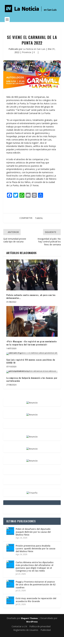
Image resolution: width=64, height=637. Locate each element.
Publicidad (46, 629)
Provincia (26, 52)
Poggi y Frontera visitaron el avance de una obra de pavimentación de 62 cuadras (35, 584)
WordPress (32, 621)
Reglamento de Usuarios (25, 629)
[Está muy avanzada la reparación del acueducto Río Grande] (10, 600)
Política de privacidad (39, 626)
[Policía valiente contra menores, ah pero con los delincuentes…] (32, 274)
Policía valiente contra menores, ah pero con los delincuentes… (31, 296)
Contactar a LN (19, 626)
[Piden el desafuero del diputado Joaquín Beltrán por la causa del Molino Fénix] (10, 531)
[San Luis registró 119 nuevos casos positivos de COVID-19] (32, 354)
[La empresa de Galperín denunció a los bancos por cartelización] (32, 372)
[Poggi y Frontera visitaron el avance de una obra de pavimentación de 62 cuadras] (10, 584)
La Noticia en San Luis (34, 48)
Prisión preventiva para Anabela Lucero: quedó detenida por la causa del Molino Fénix (35, 548)
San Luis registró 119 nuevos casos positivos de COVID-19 (30, 361)
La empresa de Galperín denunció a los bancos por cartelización (31, 379)
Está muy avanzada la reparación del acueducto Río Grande (36, 600)
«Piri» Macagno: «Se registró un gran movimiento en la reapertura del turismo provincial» (31, 343)
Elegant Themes (29, 618)
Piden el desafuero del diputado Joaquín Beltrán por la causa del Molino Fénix (33, 531)
